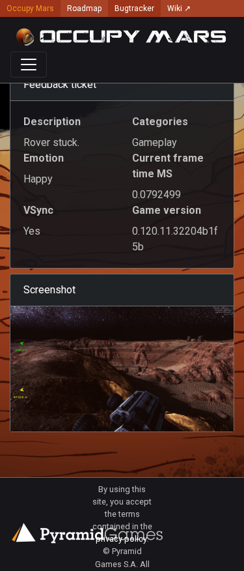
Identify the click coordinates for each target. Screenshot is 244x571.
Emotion (43, 158)
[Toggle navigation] (28, 64)
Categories (160, 121)
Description (52, 121)
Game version (166, 210)
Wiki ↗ (179, 8)
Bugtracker (134, 8)
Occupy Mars (30, 8)
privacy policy (121, 539)
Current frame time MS (168, 166)
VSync (38, 210)
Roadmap (84, 8)
